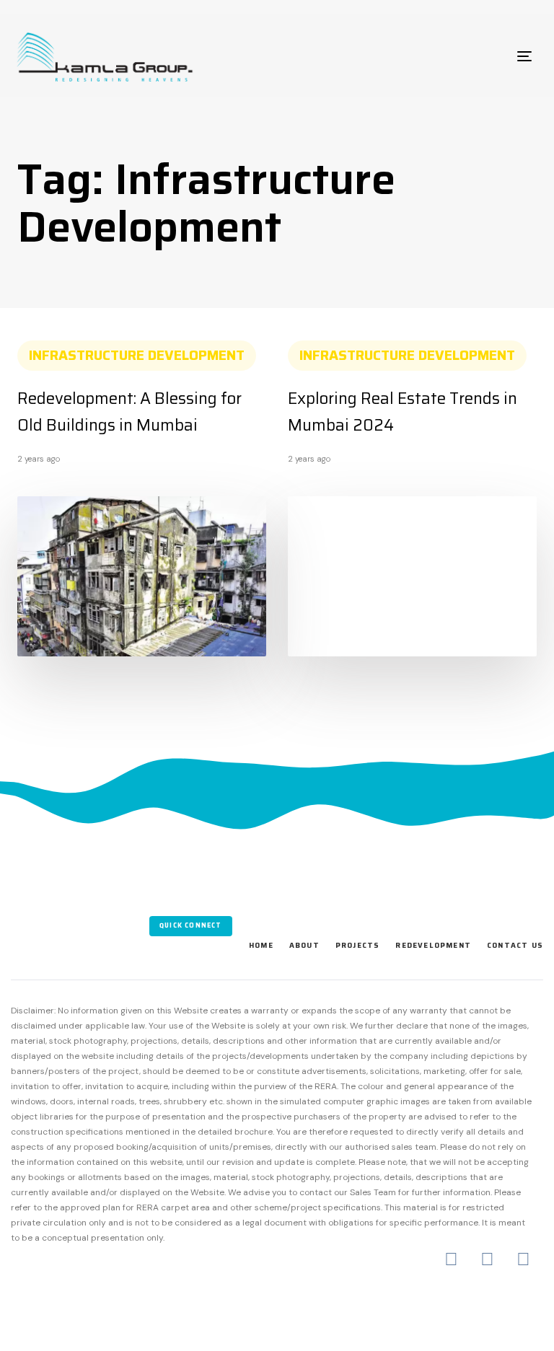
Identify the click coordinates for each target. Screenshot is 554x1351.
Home (261, 945)
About (304, 945)
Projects (357, 945)
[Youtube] (523, 1259)
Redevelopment (433, 945)
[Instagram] (487, 1259)
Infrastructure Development (137, 355)
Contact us (515, 945)
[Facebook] (451, 1259)
